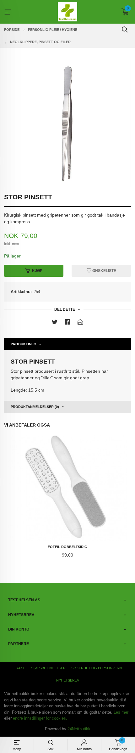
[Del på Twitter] (55, 323)
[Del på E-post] (80, 323)
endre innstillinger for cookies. (40, 718)
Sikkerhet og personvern (96, 668)
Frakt (19, 668)
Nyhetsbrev (67, 680)
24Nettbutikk (79, 729)
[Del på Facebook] (67, 323)
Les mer (121, 712)
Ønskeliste (103, 271)
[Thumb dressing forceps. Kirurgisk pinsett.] (67, 123)
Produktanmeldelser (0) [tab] (35, 407)
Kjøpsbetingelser (48, 668)
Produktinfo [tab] (23, 344)
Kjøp (37, 271)
